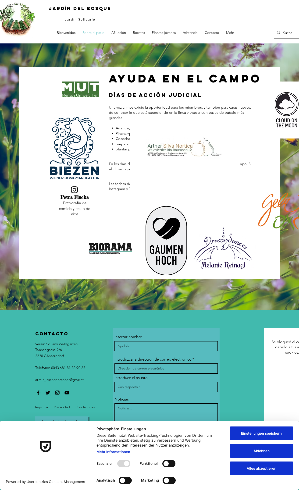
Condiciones (85, 407)
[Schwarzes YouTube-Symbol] (67, 393)
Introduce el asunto (131, 378)
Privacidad (62, 407)
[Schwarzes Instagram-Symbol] (57, 393)
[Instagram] (74, 189)
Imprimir (41, 407)
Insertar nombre (128, 337)
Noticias (121, 399)
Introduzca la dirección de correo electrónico (153, 359)
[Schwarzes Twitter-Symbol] (48, 393)
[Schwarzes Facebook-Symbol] (38, 393)
